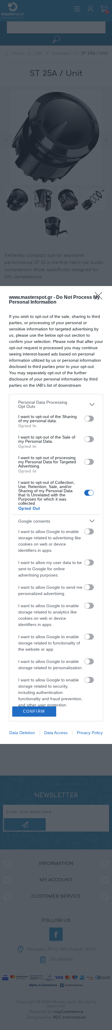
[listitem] (56, 404)
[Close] (100, 297)
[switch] (89, 419)
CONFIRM (34, 711)
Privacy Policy (90, 732)
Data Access (55, 732)
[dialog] (56, 515)
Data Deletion (22, 732)
